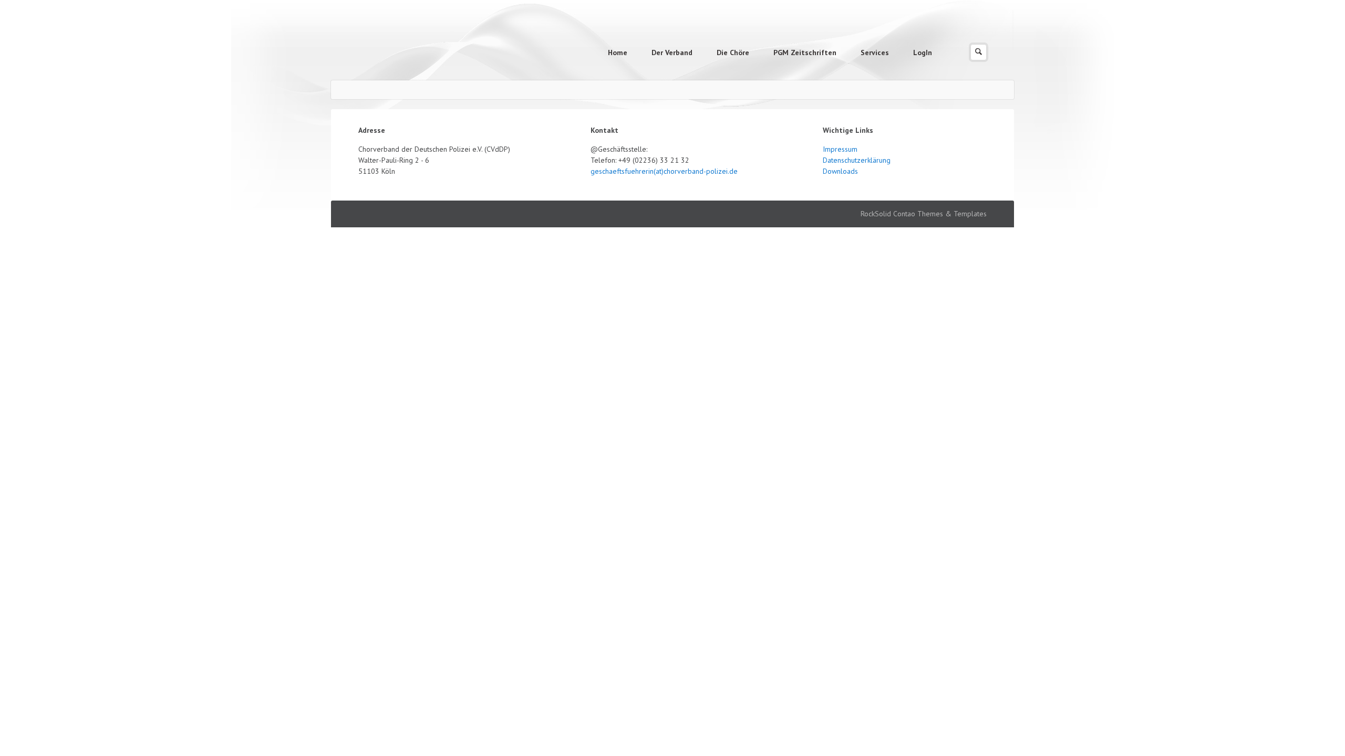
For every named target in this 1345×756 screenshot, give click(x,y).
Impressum (840, 149)
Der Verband (671, 52)
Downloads (840, 171)
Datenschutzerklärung (857, 160)
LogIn (922, 52)
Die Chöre (733, 52)
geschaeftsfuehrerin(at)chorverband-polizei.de (664, 171)
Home (617, 52)
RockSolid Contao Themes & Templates (924, 213)
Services (875, 52)
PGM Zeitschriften (804, 52)
